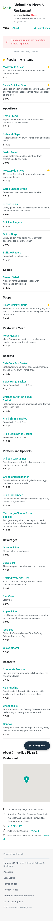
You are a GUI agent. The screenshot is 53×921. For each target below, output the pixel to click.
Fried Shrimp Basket (15, 418)
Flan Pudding (10, 687)
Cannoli (7, 724)
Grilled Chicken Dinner (16, 476)
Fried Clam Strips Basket (17, 433)
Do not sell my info (13, 901)
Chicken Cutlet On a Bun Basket (17, 398)
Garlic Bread (10, 152)
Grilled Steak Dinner (14, 458)
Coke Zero (9, 562)
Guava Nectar (11, 647)
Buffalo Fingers (12, 252)
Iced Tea (8, 629)
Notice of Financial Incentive (19, 895)
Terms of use (10, 883)
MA (13, 863)
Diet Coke (8, 596)
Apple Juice (10, 611)
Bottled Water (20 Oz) (16, 578)
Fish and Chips (11, 134)
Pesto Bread (10, 115)
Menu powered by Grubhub (26, 51)
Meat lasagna (11, 335)
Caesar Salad (11, 277)
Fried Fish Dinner (13, 495)
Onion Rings (10, 234)
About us (8, 872)
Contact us (9, 878)
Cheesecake (10, 705)
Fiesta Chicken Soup (15, 85)
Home (7, 863)
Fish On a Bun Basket (15, 363)
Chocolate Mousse (14, 669)
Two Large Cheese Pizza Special (18, 515)
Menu (6, 28)
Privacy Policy (11, 889)
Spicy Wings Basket (14, 381)
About (16, 28)
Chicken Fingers (12, 222)
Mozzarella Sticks (13, 67)
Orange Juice (11, 547)
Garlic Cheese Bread (15, 188)
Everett (20, 863)
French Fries (10, 204)
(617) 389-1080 (20, 22)
